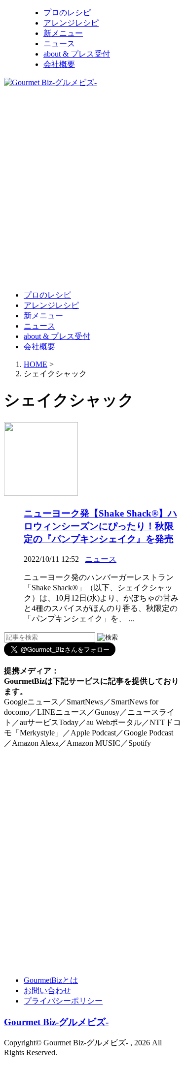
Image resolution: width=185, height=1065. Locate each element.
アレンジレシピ (71, 23)
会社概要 (59, 64)
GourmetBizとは (51, 980)
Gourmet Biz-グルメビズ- (56, 1022)
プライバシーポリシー (63, 1001)
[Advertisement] (92, 188)
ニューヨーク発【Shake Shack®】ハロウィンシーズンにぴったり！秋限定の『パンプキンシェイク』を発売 (100, 526)
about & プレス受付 (76, 54)
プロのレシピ (67, 12)
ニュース (59, 43)
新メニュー (63, 33)
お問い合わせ (47, 990)
